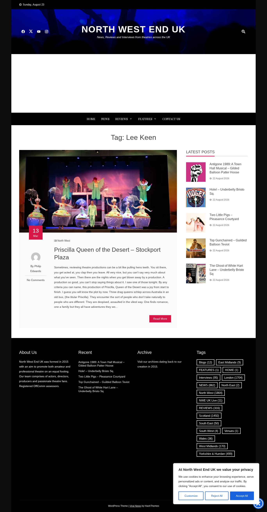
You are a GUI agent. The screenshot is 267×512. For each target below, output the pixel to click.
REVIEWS (121, 119)
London (233, 377)
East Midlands (229, 362)
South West (208, 431)
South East (209, 423)
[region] (216, 483)
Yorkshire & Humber (215, 453)
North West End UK (133, 29)
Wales (206, 438)
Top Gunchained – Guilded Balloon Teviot (103, 382)
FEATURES (145, 119)
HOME (231, 370)
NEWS (105, 119)
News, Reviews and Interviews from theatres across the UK (133, 37)
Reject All (216, 495)
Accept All (242, 495)
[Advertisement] (133, 83)
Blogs (205, 362)
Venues (231, 431)
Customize (191, 495)
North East (230, 385)
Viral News (135, 506)
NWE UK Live (210, 400)
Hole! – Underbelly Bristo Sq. (96, 371)
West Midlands (212, 446)
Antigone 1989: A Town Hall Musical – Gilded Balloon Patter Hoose (225, 168)
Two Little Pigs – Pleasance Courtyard (101, 376)
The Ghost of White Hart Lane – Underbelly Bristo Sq (227, 270)
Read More (160, 318)
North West (63, 240)
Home (91, 119)
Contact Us (171, 119)
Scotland (209, 415)
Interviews (208, 377)
